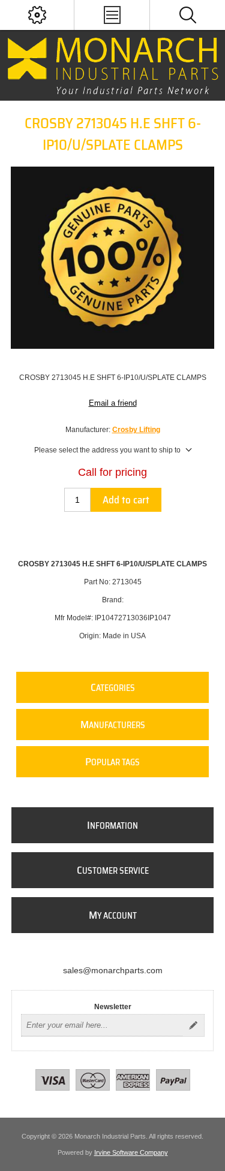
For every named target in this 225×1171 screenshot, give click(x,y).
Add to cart (126, 500)
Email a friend (113, 403)
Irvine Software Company (131, 1152)
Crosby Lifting (136, 429)
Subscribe (193, 1025)
